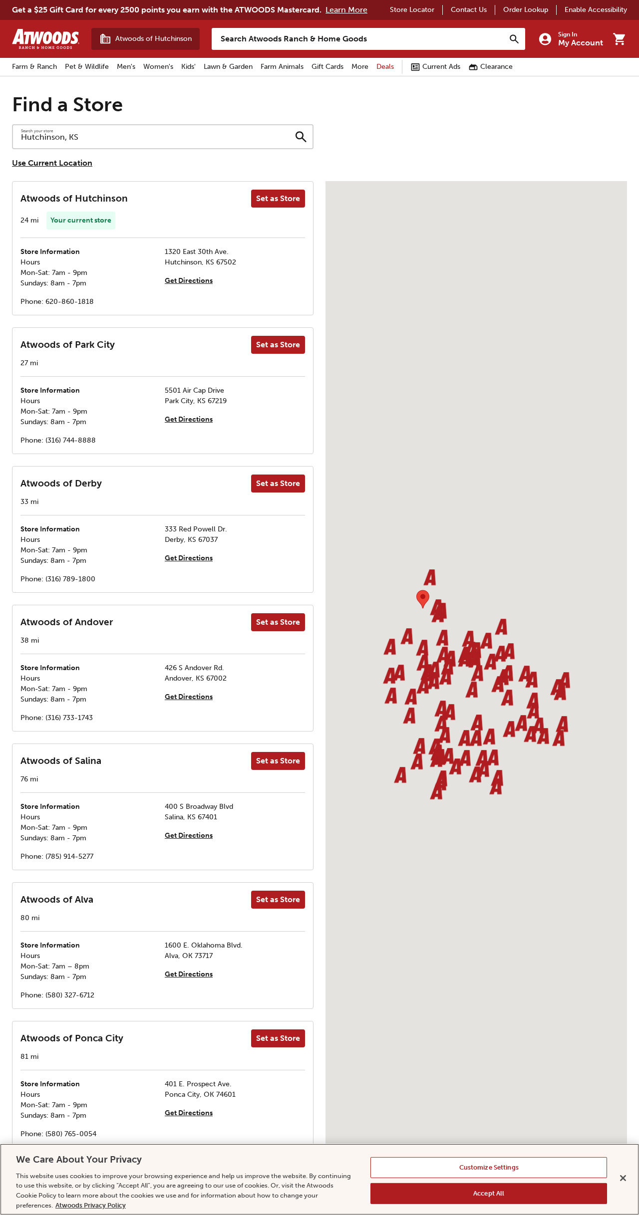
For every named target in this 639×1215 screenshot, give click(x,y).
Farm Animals (282, 66)
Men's (126, 66)
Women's (158, 66)
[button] (422, 648)
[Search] (514, 39)
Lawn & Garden (228, 66)
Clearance (496, 66)
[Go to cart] (619, 39)
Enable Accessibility (596, 9)
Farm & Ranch (34, 66)
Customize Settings (489, 1167)
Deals (385, 66)
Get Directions (189, 280)
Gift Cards (327, 66)
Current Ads (441, 66)
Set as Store (278, 198)
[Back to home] (45, 39)
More (359, 66)
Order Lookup (525, 9)
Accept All (488, 1193)
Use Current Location (52, 163)
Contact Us (469, 9)
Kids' (188, 66)
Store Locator (412, 9)
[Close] (623, 1178)
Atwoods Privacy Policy (90, 1205)
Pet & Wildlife (87, 66)
